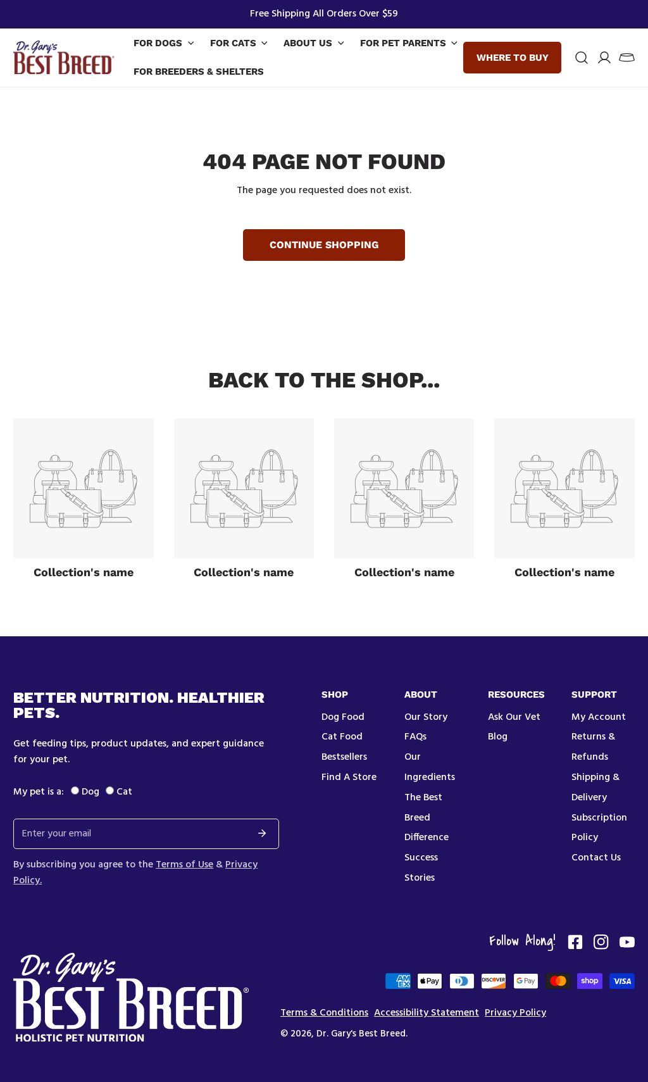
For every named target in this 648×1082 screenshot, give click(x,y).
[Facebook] (575, 942)
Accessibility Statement (426, 1013)
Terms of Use (184, 865)
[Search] (581, 57)
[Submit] (262, 833)
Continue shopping (324, 245)
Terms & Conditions (324, 1013)
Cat (124, 792)
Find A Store (349, 777)
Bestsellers (344, 757)
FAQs (415, 737)
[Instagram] (601, 942)
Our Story (425, 717)
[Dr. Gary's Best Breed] (64, 58)
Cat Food (342, 737)
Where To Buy (513, 57)
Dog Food (342, 717)
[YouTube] (627, 942)
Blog (498, 737)
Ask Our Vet (514, 717)
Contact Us (596, 858)
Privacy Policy (515, 1013)
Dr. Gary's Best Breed (361, 1033)
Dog (90, 792)
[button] (627, 57)
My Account (598, 717)
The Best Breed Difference (426, 817)
